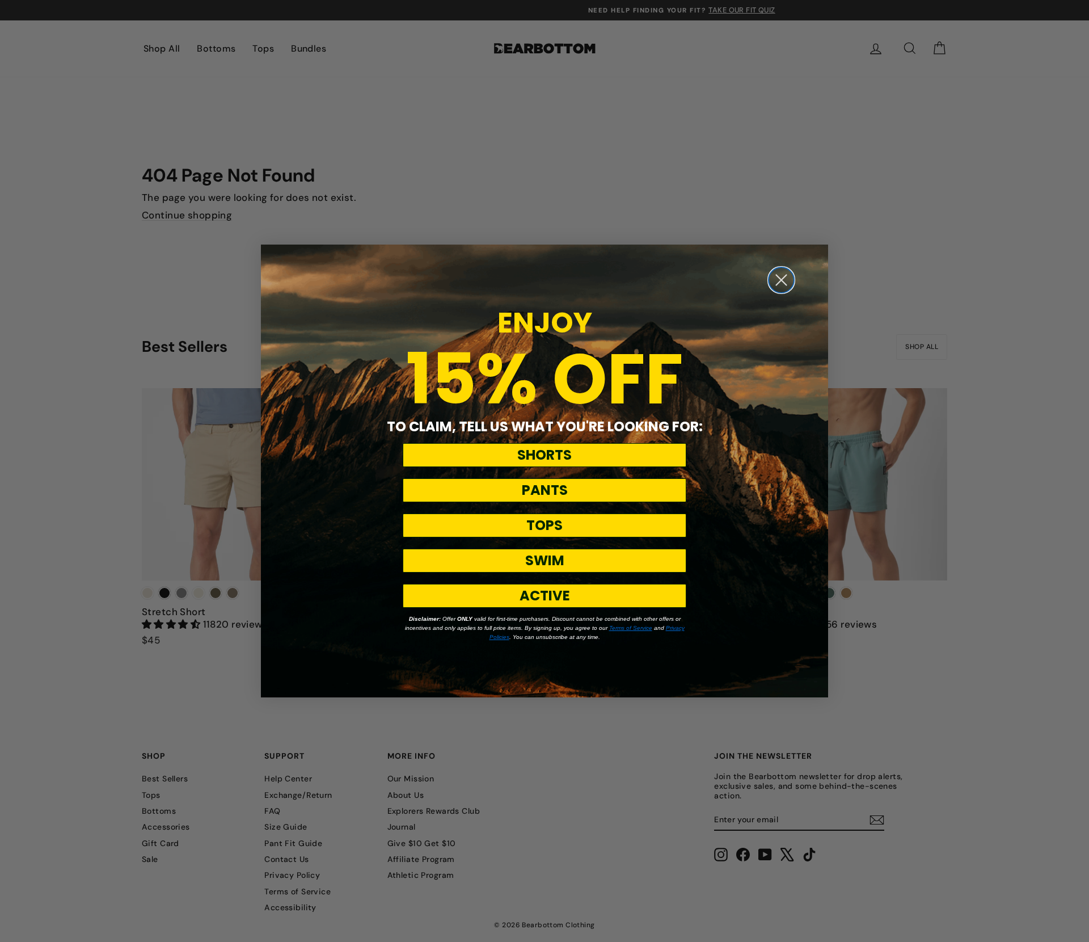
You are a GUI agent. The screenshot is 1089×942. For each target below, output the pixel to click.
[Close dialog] (781, 280)
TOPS (544, 525)
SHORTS (544, 454)
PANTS (545, 490)
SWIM (544, 560)
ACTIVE (545, 595)
